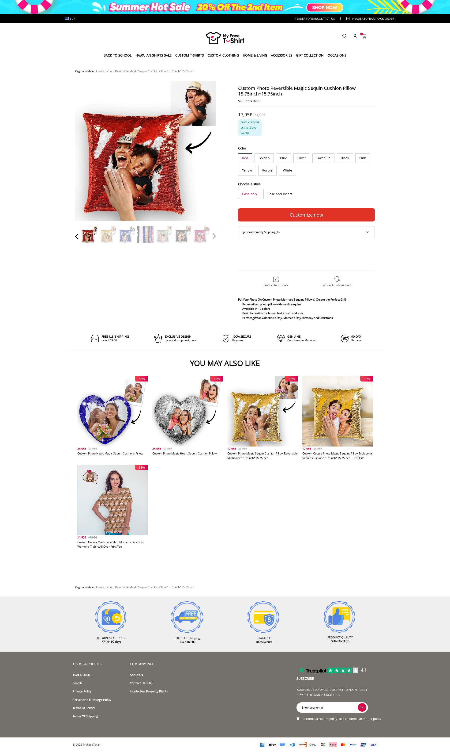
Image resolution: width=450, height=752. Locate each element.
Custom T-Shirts (189, 55)
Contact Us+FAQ (141, 683)
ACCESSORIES (281, 55)
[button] (86, 151)
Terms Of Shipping (85, 716)
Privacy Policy (82, 691)
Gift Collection (310, 55)
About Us (136, 675)
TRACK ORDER (82, 675)
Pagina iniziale (84, 71)
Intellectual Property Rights (149, 691)
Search (77, 683)
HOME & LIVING (255, 55)
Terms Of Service (84, 708)
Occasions (337, 55)
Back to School (117, 55)
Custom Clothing (223, 55)
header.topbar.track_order (365, 19)
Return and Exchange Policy (92, 700)
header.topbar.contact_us (314, 19)
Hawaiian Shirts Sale (153, 55)
